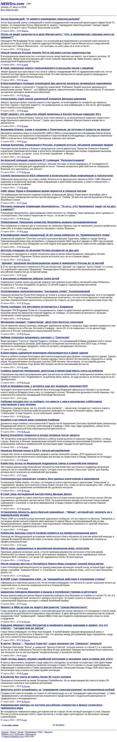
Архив (20, 732)
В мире (25, 65)
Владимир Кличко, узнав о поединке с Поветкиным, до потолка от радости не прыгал (55, 129)
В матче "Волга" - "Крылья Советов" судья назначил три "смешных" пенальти (51, 643)
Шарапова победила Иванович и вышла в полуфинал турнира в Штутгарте (49, 591)
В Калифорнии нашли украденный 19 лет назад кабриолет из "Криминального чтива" (55, 235)
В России (26, 49)
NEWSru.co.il (7, 734)
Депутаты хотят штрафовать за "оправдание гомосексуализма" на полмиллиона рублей (57, 689)
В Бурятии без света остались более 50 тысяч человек (36, 676)
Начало (4, 732)
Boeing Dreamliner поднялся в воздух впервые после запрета (40, 435)
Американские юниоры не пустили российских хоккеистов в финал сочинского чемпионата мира (51, 706)
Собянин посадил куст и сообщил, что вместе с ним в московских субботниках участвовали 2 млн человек (51, 403)
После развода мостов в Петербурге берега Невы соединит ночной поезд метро (52, 563)
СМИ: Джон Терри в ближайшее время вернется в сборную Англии (43, 191)
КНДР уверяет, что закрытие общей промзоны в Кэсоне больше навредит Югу (51, 114)
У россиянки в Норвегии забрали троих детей (30, 278)
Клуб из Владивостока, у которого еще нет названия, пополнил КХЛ (44, 386)
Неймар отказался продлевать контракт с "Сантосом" (35, 337)
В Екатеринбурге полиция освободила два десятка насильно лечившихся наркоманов (56, 83)
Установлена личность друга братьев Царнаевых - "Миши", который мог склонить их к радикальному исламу (56, 513)
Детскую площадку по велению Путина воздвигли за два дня (40, 250)
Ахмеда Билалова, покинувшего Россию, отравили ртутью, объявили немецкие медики (57, 144)
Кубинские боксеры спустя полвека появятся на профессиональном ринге (49, 533)
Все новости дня (9, 10)
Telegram (48, 732)
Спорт (24, 141)
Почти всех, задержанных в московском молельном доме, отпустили (45, 548)
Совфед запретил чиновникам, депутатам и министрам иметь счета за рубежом (52, 370)
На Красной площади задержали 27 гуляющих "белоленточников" (43, 160)
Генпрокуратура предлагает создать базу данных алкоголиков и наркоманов (50, 478)
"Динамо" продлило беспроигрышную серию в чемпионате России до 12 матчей (52, 263)
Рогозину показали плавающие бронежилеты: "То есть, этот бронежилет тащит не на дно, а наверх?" (58, 208)
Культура (26, 247)
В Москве (19, 734)
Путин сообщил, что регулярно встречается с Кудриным (37, 306)
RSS (40, 732)
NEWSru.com (12, 4)
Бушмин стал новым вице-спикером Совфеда (30, 419)
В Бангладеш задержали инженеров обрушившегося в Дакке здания (44, 352)
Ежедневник (30, 732)
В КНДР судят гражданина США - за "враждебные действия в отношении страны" (53, 579)
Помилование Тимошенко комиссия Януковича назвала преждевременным (49, 222)
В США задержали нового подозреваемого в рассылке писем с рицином (47, 68)
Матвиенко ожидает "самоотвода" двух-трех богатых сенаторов (42, 322)
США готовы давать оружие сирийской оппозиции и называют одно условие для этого (57, 658)
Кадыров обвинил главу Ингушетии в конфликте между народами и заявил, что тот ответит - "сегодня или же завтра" (54, 627)
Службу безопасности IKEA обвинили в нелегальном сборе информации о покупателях (57, 175)
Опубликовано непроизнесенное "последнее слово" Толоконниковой (45, 291)
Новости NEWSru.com (13, 736)
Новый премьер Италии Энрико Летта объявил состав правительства (46, 52)
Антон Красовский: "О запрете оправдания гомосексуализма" (40, 19)
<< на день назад (10, 725)
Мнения (25, 31)
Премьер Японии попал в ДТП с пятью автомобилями (35, 450)
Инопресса (31, 734)
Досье (13, 732)
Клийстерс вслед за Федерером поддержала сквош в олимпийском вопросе (49, 463)
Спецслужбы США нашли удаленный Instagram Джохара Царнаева (43, 98)
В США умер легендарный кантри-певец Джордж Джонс (36, 494)
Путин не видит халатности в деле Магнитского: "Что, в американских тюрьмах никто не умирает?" (57, 36)
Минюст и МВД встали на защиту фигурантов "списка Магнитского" (44, 607)
